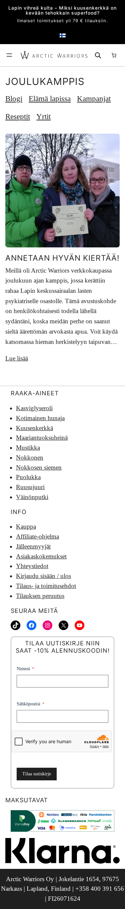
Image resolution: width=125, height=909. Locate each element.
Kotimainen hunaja (40, 418)
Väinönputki (32, 496)
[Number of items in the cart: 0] (114, 55)
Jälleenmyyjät (33, 546)
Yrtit (43, 116)
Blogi (13, 99)
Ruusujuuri (30, 487)
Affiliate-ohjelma (37, 536)
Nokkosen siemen (39, 467)
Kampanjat (94, 99)
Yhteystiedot (32, 565)
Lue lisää (16, 358)
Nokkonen (29, 457)
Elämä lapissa (50, 99)
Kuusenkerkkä (34, 427)
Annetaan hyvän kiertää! (62, 257)
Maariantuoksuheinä (42, 437)
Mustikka (28, 447)
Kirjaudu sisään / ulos (43, 575)
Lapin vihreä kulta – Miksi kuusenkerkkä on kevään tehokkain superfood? (62, 10)
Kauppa (26, 526)
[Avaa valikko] (9, 55)
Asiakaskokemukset (41, 556)
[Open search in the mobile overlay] (98, 55)
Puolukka (28, 477)
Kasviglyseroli (34, 408)
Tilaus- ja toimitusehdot (46, 585)
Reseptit (17, 116)
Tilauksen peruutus (40, 595)
